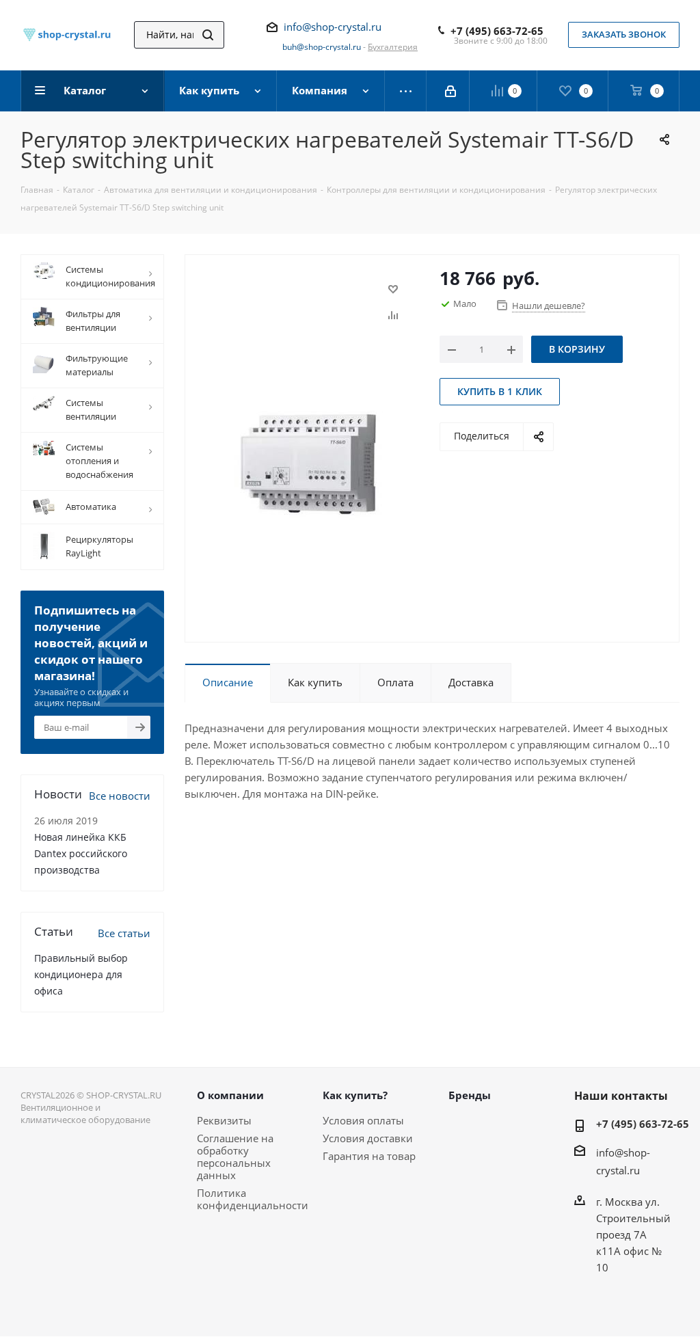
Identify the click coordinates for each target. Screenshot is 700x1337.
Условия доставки (368, 1138)
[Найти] (207, 35)
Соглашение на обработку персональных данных (235, 1156)
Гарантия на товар (369, 1156)
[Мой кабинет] (451, 90)
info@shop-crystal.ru (332, 26)
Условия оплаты (363, 1120)
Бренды (469, 1095)
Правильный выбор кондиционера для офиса (81, 974)
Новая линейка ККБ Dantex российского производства (80, 853)
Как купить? (355, 1095)
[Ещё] (406, 90)
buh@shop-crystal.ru (321, 47)
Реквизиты (224, 1120)
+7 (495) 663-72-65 (496, 31)
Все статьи (124, 933)
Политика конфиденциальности (252, 1199)
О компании (230, 1095)
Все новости (119, 795)
